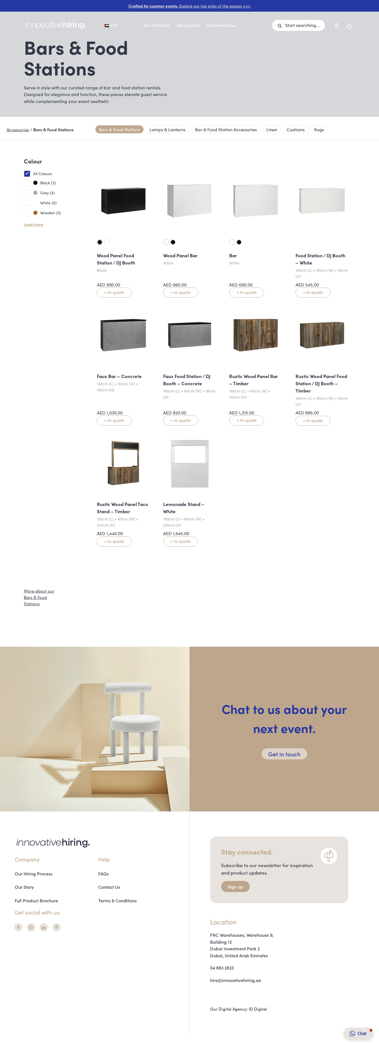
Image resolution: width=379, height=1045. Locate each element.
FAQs (103, 873)
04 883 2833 (222, 968)
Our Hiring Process (33, 873)
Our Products (156, 25)
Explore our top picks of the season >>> (189, 6)
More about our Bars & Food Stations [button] (39, 597)
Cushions (296, 129)
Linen (271, 129)
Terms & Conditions (117, 900)
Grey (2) (47, 192)
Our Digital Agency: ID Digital (238, 1009)
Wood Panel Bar (180, 255)
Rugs (319, 129)
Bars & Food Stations (119, 129)
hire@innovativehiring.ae (235, 980)
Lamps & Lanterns (168, 129)
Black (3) (48, 182)
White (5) (48, 202)
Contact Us (109, 887)
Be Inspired (188, 25)
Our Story (24, 887)
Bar (233, 255)
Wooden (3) (50, 212)
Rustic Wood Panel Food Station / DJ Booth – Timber (321, 383)
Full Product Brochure (36, 900)
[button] (298, 25)
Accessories (18, 129)
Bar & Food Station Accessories (226, 129)
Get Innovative (221, 25)
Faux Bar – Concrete (119, 376)
